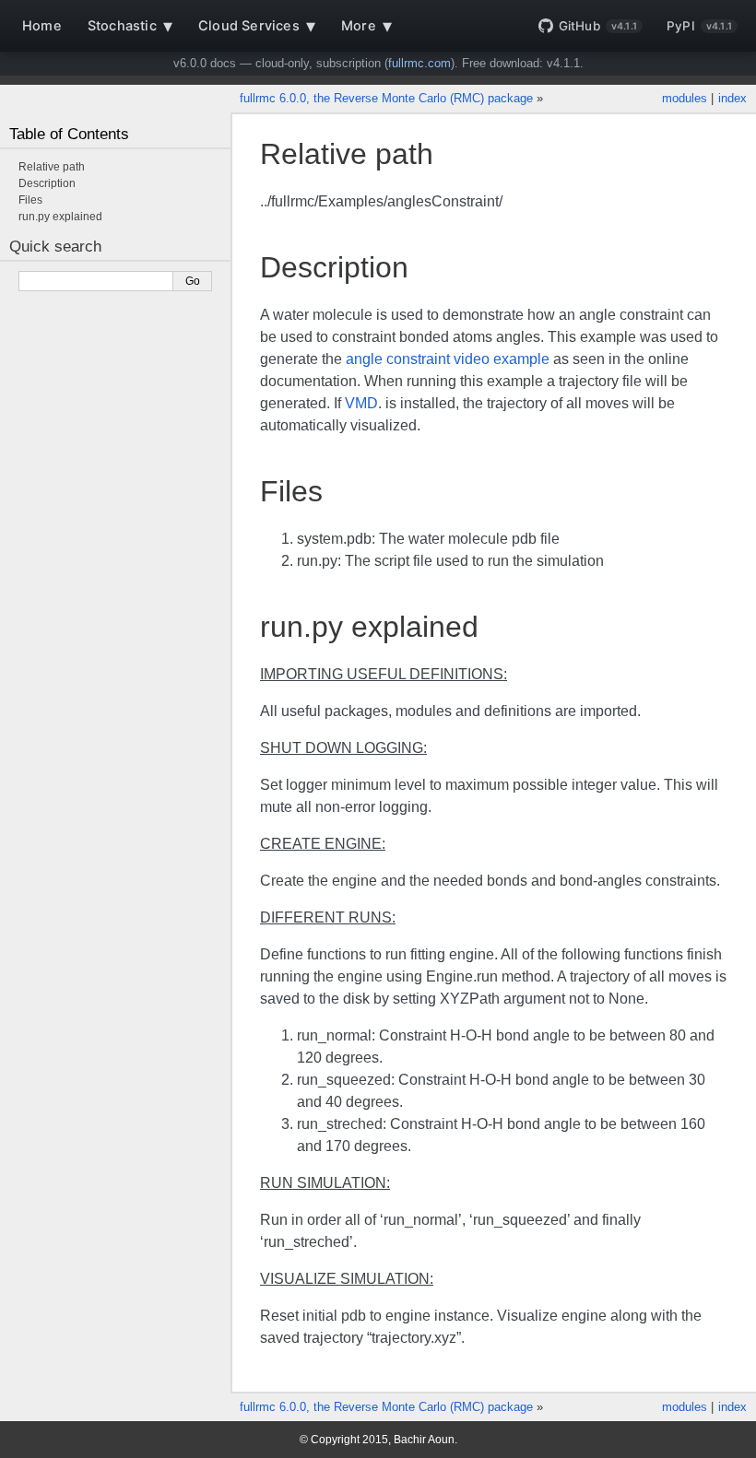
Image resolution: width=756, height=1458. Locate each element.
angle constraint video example (447, 359)
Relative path (51, 166)
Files (30, 200)
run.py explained (60, 216)
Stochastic (130, 26)
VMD (361, 403)
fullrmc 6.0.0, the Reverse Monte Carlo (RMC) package (386, 98)
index (732, 98)
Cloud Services (256, 26)
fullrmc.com (419, 63)
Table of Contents (69, 134)
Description (47, 183)
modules (684, 98)
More (366, 26)
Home (42, 26)
